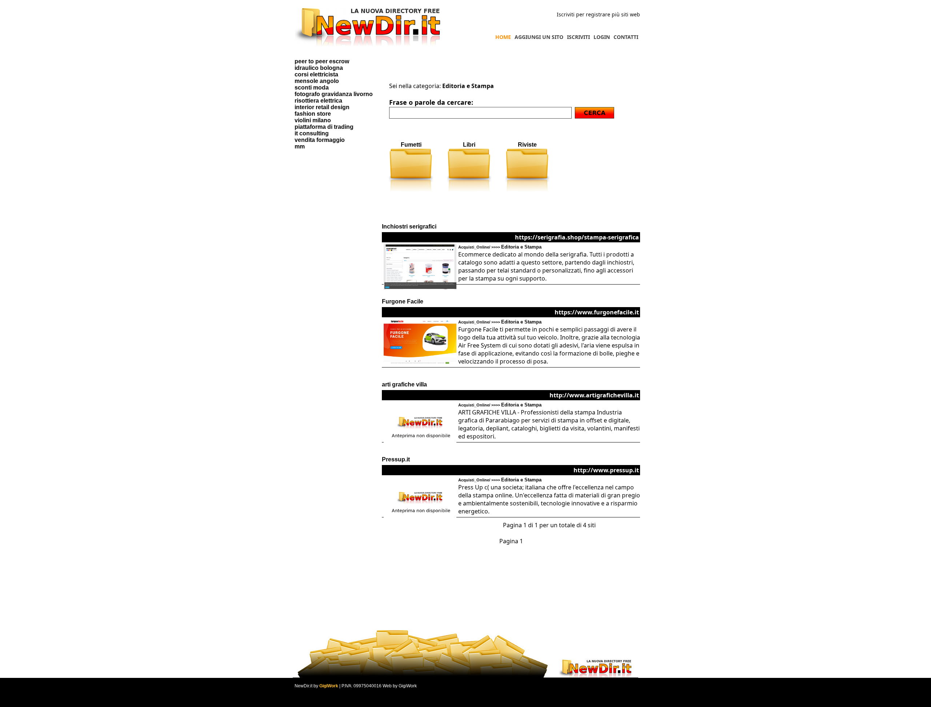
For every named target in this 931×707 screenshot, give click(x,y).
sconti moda (312, 87)
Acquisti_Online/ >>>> (500, 247)
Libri (469, 145)
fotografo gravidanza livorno (334, 94)
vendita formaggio (320, 140)
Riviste (527, 145)
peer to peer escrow (322, 61)
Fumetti (411, 145)
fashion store (313, 114)
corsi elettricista (316, 74)
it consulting (312, 133)
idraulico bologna (319, 68)
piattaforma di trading (324, 127)
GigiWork (328, 685)
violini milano (313, 120)
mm (300, 146)
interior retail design (322, 107)
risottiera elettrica (318, 101)
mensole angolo (317, 81)
